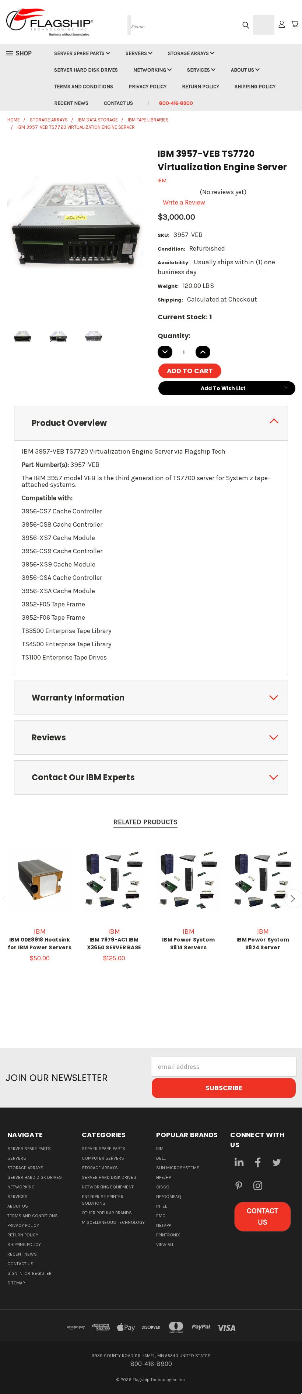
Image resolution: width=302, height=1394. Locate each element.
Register (42, 1273)
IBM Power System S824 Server (262, 943)
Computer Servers (103, 1158)
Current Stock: (185, 316)
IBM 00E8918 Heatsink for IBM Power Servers (39, 943)
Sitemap (16, 1282)
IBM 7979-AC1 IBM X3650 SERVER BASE (114, 943)
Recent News (71, 103)
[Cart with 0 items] (294, 24)
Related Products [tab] (145, 822)
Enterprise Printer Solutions (102, 1200)
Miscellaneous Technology (113, 1222)
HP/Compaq (168, 1196)
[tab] (151, 423)
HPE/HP (163, 1177)
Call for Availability (40, 887)
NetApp (163, 1225)
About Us (243, 70)
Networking (150, 70)
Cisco (162, 1187)
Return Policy (200, 86)
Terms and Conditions (83, 86)
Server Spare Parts (80, 53)
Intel (161, 1206)
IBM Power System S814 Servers (188, 943)
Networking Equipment (108, 1187)
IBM (160, 1148)
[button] (262, 1217)
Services (199, 70)
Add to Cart (114, 887)
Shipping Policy (255, 86)
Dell (160, 1158)
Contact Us (118, 103)
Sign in (15, 1273)
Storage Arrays (189, 53)
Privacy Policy (147, 86)
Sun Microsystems (178, 1167)
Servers (137, 53)
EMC (160, 1215)
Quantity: (174, 335)
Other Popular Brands (107, 1212)
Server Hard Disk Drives (86, 70)
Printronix (168, 1235)
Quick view (40, 868)
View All (165, 1244)
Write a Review (184, 202)
